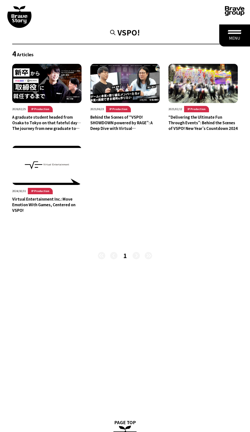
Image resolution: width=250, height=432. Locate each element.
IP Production (40, 109)
